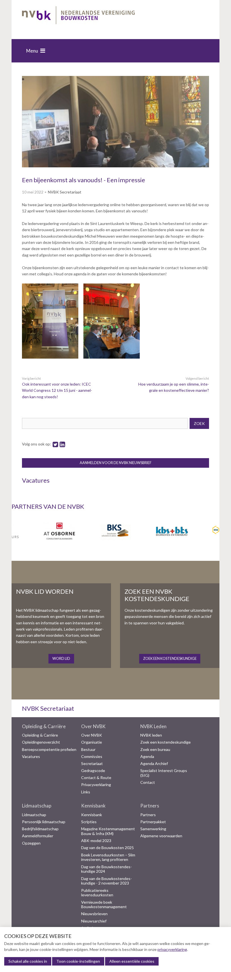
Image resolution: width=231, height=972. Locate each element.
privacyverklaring (172, 949)
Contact (147, 782)
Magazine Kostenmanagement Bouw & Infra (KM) (108, 831)
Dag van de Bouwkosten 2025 (107, 847)
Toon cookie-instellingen (78, 961)
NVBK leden (151, 735)
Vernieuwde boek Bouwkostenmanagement (104, 904)
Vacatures (31, 756)
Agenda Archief (154, 763)
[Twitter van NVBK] (55, 444)
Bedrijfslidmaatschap (40, 829)
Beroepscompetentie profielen (49, 749)
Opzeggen (31, 843)
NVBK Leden (153, 726)
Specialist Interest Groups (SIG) (163, 773)
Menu (32, 51)
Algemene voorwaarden (161, 836)
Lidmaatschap (36, 806)
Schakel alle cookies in (27, 961)
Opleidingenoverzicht (41, 742)
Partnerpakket (153, 822)
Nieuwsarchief (93, 921)
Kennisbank (93, 806)
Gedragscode (93, 770)
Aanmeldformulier (37, 836)
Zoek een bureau (155, 749)
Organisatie (91, 742)
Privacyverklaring (96, 784)
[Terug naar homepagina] (78, 16)
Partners (149, 806)
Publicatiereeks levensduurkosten (97, 892)
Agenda (147, 756)
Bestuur (88, 749)
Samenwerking (153, 829)
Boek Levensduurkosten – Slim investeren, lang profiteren (108, 857)
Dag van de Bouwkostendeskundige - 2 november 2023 (106, 881)
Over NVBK (93, 726)
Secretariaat (92, 763)
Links (85, 792)
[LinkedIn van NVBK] (62, 444)
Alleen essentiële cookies (131, 961)
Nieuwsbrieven (94, 914)
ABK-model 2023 (96, 840)
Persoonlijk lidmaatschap (43, 822)
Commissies (91, 756)
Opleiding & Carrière (44, 726)
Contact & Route (96, 777)
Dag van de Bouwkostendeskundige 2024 (106, 869)
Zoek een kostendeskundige (165, 742)
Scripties (89, 822)
